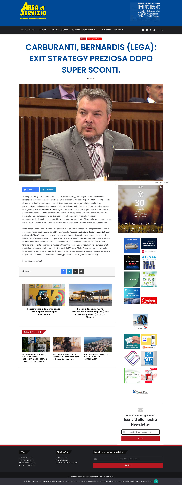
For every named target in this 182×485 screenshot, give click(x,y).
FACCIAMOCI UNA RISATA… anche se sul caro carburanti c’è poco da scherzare (66, 356)
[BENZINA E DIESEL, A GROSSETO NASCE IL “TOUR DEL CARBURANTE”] (98, 344)
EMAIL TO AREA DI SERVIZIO (67, 463)
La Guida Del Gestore (59, 30)
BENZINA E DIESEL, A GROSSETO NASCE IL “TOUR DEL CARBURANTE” (97, 356)
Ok (156, 481)
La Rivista (42, 30)
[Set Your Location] (161, 186)
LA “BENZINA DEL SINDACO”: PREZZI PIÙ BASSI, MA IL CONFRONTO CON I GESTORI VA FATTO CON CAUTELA (34, 358)
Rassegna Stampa (94, 39)
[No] (179, 481)
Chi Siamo (106, 30)
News (83, 39)
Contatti (118, 30)
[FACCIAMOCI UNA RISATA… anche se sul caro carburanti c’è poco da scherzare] (67, 344)
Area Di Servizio (27, 30)
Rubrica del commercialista (84, 30)
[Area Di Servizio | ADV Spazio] (33, 10)
